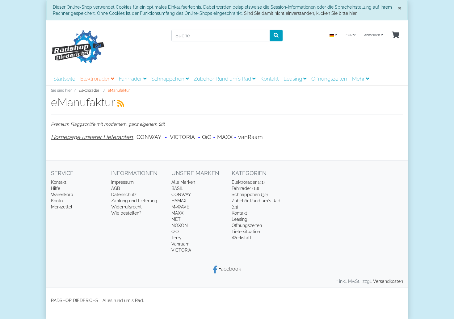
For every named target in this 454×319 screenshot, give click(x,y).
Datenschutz (124, 194)
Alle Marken (183, 182)
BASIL (177, 188)
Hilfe (55, 188)
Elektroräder (95, 79)
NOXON (179, 225)
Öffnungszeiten (329, 79)
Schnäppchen (168, 79)
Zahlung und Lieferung (134, 200)
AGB (115, 188)
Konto (57, 200)
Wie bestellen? (126, 213)
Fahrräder (131, 79)
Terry (176, 237)
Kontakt (269, 79)
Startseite (64, 79)
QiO (207, 137)
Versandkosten (388, 281)
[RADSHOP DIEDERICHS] (106, 47)
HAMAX (179, 200)
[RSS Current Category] (120, 103)
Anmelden (372, 35)
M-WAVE (180, 206)
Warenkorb (62, 194)
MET (176, 219)
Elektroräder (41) (248, 182)
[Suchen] (276, 35)
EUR (349, 35)
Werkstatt (241, 237)
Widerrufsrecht (126, 206)
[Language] (333, 35)
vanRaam (250, 137)
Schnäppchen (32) (250, 194)
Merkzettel (61, 206)
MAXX (225, 137)
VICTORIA (182, 137)
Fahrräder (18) (245, 188)
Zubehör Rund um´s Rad (223, 79)
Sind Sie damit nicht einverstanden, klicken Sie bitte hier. (300, 13)
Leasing (293, 79)
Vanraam (180, 243)
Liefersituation (246, 231)
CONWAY (149, 137)
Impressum (122, 182)
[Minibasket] (395, 35)
